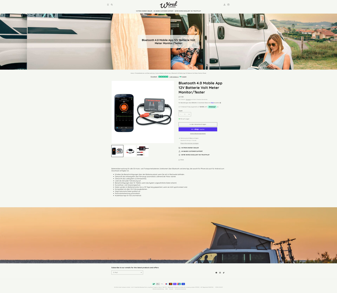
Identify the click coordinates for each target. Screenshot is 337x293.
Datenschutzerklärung (158, 289)
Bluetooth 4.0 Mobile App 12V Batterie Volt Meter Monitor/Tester (189, 73)
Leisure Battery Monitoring (163, 73)
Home (132, 73)
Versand (188, 99)
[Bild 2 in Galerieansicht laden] (130, 151)
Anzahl (180, 110)
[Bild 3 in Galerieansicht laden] (143, 151)
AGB (166, 289)
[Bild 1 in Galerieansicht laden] (117, 151)
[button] (108, 5)
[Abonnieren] (141, 272)
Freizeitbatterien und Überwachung (145, 73)
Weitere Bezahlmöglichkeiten (198, 133)
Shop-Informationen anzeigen (190, 143)
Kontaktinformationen (180, 289)
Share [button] (182, 160)
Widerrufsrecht (219, 287)
